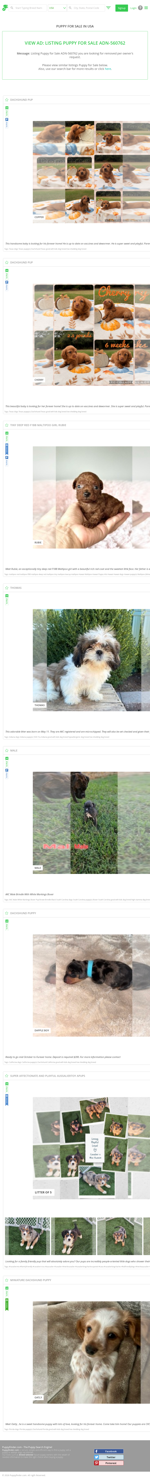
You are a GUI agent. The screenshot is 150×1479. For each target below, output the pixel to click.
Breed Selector (26, 1454)
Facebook (111, 1451)
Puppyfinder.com (10, 1450)
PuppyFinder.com (12, 1447)
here (108, 69)
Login (133, 8)
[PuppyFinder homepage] (5, 8)
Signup (122, 8)
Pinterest (110, 1463)
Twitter (111, 1457)
